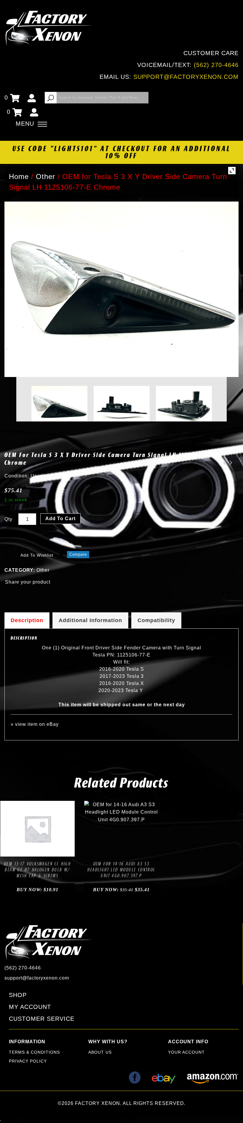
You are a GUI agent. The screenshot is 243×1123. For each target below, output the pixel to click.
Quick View (58, 850)
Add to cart (60, 518)
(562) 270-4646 (216, 65)
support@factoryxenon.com (186, 77)
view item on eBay (37, 724)
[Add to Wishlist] (31, 850)
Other (42, 570)
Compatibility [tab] (156, 620)
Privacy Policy (28, 1061)
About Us (100, 1052)
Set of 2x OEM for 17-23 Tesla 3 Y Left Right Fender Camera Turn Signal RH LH (229, 462)
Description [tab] (27, 620)
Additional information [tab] (90, 620)
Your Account (186, 1052)
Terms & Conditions (34, 1052)
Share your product (27, 581)
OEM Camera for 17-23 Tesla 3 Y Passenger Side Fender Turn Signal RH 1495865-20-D (223, 462)
